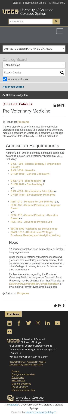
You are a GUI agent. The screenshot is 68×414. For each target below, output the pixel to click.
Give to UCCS (18, 380)
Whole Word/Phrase (18, 79)
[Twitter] (28, 324)
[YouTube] (57, 324)
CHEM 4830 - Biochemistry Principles (33, 194)
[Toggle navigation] (59, 31)
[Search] (62, 72)
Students (17, 2)
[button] (56, 21)
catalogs (13, 404)
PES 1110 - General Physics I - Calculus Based (34, 216)
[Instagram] (38, 324)
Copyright (13, 361)
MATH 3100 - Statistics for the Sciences (34, 228)
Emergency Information (23, 374)
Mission (42, 361)
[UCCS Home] (34, 11)
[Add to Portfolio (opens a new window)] (55, 105)
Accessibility (32, 361)
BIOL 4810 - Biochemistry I (26, 180)
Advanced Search (13, 86)
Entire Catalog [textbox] (12, 65)
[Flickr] (9, 332)
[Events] (9, 324)
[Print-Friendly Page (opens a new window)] (59, 105)
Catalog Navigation (17, 95)
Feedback (13, 314)
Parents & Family (56, 2)
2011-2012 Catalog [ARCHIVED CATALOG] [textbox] (28, 48)
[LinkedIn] (47, 324)
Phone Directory (20, 386)
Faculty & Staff (30, 2)
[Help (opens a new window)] (63, 105)
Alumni (42, 2)
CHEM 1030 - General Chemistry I (30, 174)
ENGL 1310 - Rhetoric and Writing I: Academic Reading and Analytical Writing (35, 233)
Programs (23, 122)
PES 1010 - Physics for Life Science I (32, 201)
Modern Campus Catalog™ (40, 412)
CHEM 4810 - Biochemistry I (27, 184)
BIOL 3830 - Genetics (23, 170)
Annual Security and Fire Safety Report (26, 364)
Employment (18, 377)
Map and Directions (21, 383)
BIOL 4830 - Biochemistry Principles (32, 191)
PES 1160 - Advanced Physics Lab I (32, 221)
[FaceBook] (19, 324)
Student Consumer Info (23, 389)
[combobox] (34, 48)
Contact (15, 371)
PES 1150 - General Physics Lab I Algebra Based (35, 206)
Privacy (22, 361)
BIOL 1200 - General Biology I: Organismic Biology (36, 165)
